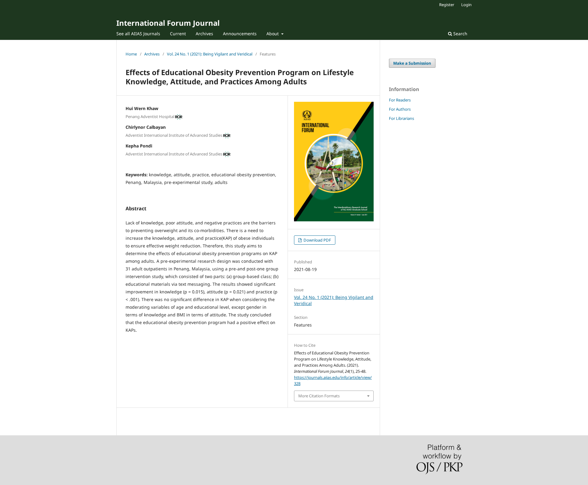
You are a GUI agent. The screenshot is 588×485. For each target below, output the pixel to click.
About (273, 33)
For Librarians (401, 118)
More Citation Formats (319, 396)
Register (446, 4)
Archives (204, 33)
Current (178, 33)
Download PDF (317, 240)
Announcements (240, 33)
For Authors (400, 109)
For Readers (400, 100)
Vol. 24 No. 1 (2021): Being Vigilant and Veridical (209, 54)
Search (459, 33)
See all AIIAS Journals (138, 33)
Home (131, 54)
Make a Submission (412, 63)
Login (466, 4)
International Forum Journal (168, 23)
